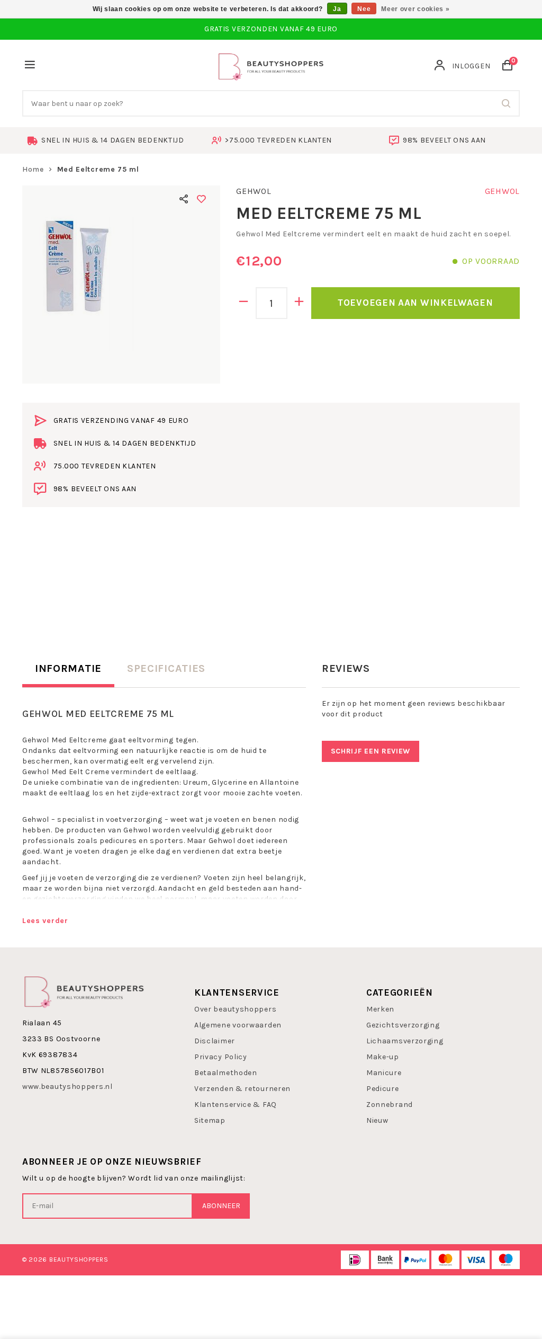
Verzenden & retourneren (242, 1088)
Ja (337, 9)
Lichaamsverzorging (405, 1040)
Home (33, 169)
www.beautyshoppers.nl (67, 1086)
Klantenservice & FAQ (235, 1104)
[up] (299, 303)
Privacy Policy (220, 1056)
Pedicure (382, 1088)
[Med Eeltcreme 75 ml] (121, 284)
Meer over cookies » (415, 9)
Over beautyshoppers (235, 1009)
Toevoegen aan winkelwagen (415, 302)
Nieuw (377, 1120)
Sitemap (209, 1120)
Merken (380, 1009)
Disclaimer (214, 1040)
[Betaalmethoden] (355, 1260)
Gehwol (253, 191)
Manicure (384, 1072)
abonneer (221, 1205)
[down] (244, 303)
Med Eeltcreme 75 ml (98, 169)
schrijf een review (371, 751)
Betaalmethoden (225, 1072)
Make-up (382, 1056)
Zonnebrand (389, 1104)
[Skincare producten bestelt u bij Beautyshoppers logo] (84, 990)
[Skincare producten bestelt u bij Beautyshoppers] (271, 65)
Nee (364, 9)
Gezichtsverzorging (403, 1025)
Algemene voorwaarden (238, 1025)
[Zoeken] (506, 103)
